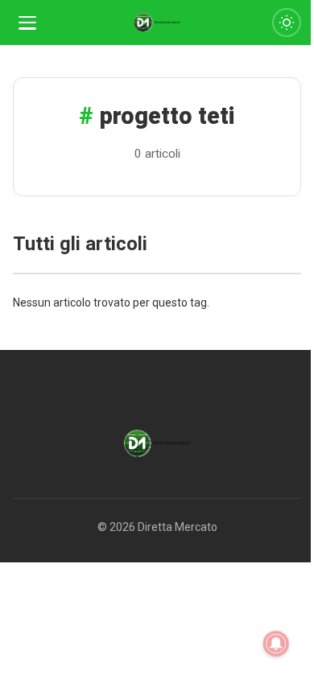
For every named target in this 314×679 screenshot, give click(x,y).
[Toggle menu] (27, 22)
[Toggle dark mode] (286, 22)
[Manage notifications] (276, 643)
